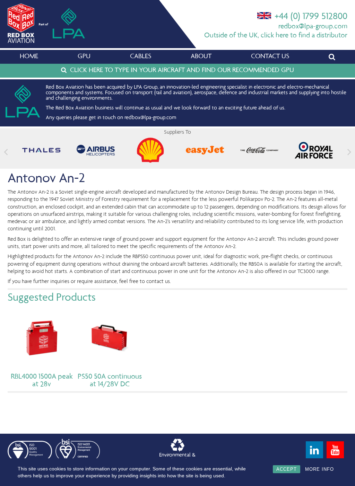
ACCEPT (286, 469)
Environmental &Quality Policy (177, 458)
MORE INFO (319, 469)
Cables (140, 56)
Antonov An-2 (46, 179)
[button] (349, 152)
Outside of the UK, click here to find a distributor (275, 35)
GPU (84, 56)
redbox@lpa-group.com (312, 26)
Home (29, 56)
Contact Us (270, 56)
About (201, 56)
